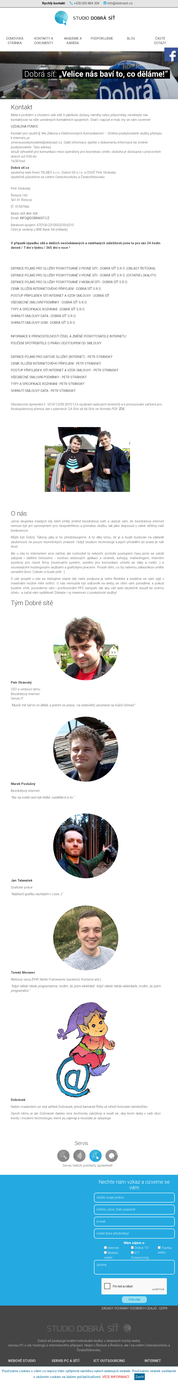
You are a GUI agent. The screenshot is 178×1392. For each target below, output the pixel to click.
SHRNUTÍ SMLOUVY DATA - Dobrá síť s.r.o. (43, 316)
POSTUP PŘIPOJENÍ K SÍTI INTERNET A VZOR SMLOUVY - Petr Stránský (64, 370)
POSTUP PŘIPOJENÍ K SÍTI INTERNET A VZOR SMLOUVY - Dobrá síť (60, 296)
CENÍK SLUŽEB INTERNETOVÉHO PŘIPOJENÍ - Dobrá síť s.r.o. (56, 289)
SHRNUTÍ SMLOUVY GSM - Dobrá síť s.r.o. (43, 323)
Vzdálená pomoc (24, 126)
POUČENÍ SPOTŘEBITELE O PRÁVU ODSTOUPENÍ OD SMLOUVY (56, 343)
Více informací (115, 1377)
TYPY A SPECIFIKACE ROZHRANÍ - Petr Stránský (47, 384)
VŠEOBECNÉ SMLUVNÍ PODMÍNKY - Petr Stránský (49, 377)
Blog (131, 38)
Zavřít (139, 1377)
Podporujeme (102, 38)
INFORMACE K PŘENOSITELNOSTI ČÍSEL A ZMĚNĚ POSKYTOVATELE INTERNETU (68, 336)
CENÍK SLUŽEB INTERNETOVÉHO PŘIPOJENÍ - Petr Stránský (56, 363)
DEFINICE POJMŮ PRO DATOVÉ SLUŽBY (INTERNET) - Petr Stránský (61, 357)
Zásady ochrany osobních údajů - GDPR (134, 1309)
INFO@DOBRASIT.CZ (34, 218)
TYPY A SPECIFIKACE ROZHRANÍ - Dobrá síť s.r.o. (48, 309)
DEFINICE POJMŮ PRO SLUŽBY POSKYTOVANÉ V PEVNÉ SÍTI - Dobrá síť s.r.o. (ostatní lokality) (83, 275)
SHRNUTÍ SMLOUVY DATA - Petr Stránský (43, 391)
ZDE (122, 409)
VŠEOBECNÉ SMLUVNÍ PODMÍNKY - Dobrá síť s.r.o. (49, 302)
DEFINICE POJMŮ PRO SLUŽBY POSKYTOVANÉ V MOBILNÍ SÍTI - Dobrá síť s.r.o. (69, 282)
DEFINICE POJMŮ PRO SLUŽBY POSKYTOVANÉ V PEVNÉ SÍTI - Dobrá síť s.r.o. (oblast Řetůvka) (83, 268)
